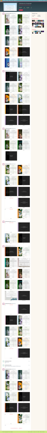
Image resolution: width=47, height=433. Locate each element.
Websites (4, 0)
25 (19, 428)
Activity (10, 0)
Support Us (15, 0)
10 (16, 428)
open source (6, 431)
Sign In (44, 0)
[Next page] (21, 428)
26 (20, 428)
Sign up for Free (40, 0)
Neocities (4, 431)
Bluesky (12, 431)
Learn (12, 0)
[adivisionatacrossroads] (3, 13)
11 (17, 428)
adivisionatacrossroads (8, 13)
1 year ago (29, 13)
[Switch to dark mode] (46, 0)
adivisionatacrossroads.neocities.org (25, 4)
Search (7, 0)
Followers (34, 29)
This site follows (35, 18)
